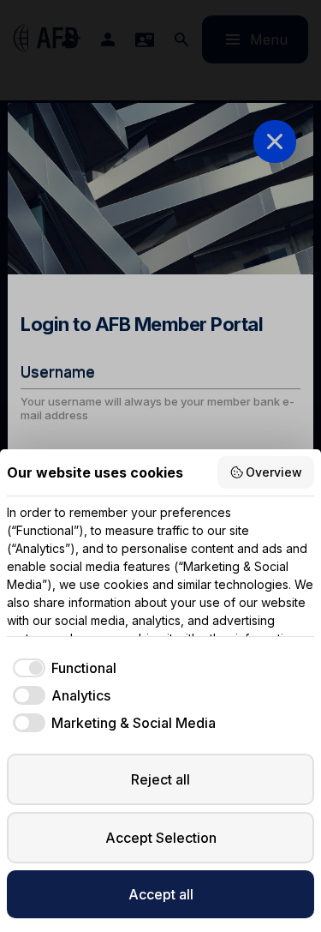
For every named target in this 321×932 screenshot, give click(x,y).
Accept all (160, 894)
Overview (274, 472)
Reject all (160, 779)
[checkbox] (61, 668)
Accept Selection (161, 837)
